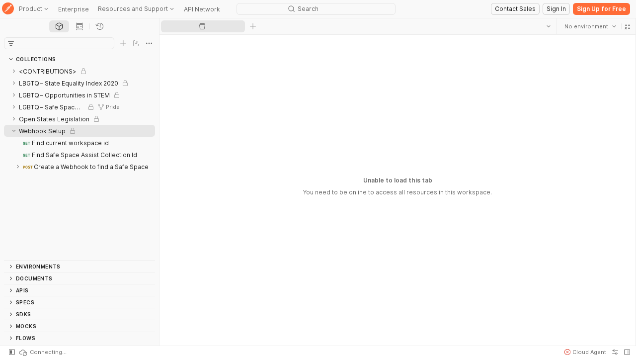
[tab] (59, 26)
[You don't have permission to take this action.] (253, 26)
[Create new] (123, 43)
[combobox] (590, 26)
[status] (42, 352)
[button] (627, 26)
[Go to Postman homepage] (8, 9)
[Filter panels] (11, 43)
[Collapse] (14, 131)
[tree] (79, 162)
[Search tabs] (548, 26)
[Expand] (14, 71)
